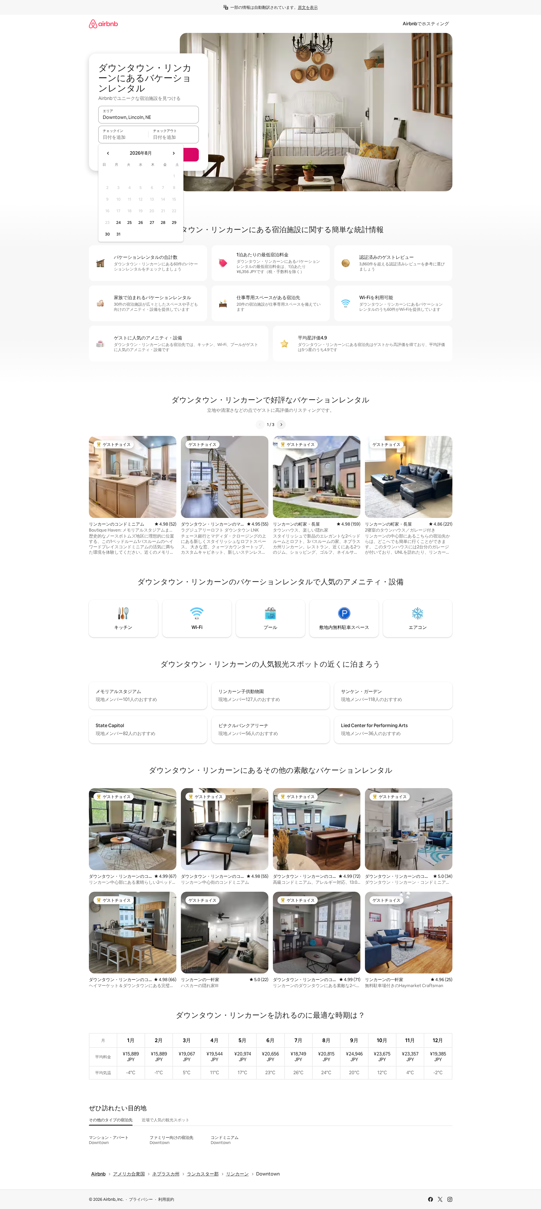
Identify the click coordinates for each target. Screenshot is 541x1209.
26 (140, 222)
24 (118, 222)
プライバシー (141, 1199)
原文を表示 (308, 7)
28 (163, 222)
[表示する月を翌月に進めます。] (173, 153)
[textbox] (123, 137)
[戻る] (260, 424)
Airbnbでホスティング (426, 24)
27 (152, 222)
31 (118, 234)
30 (107, 234)
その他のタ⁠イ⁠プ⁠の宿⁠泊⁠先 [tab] (111, 1119)
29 (174, 222)
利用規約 (166, 1199)
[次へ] (281, 424)
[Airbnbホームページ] (103, 24)
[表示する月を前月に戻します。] (108, 153)
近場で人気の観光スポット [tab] (165, 1119)
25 (129, 222)
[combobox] (148, 117)
